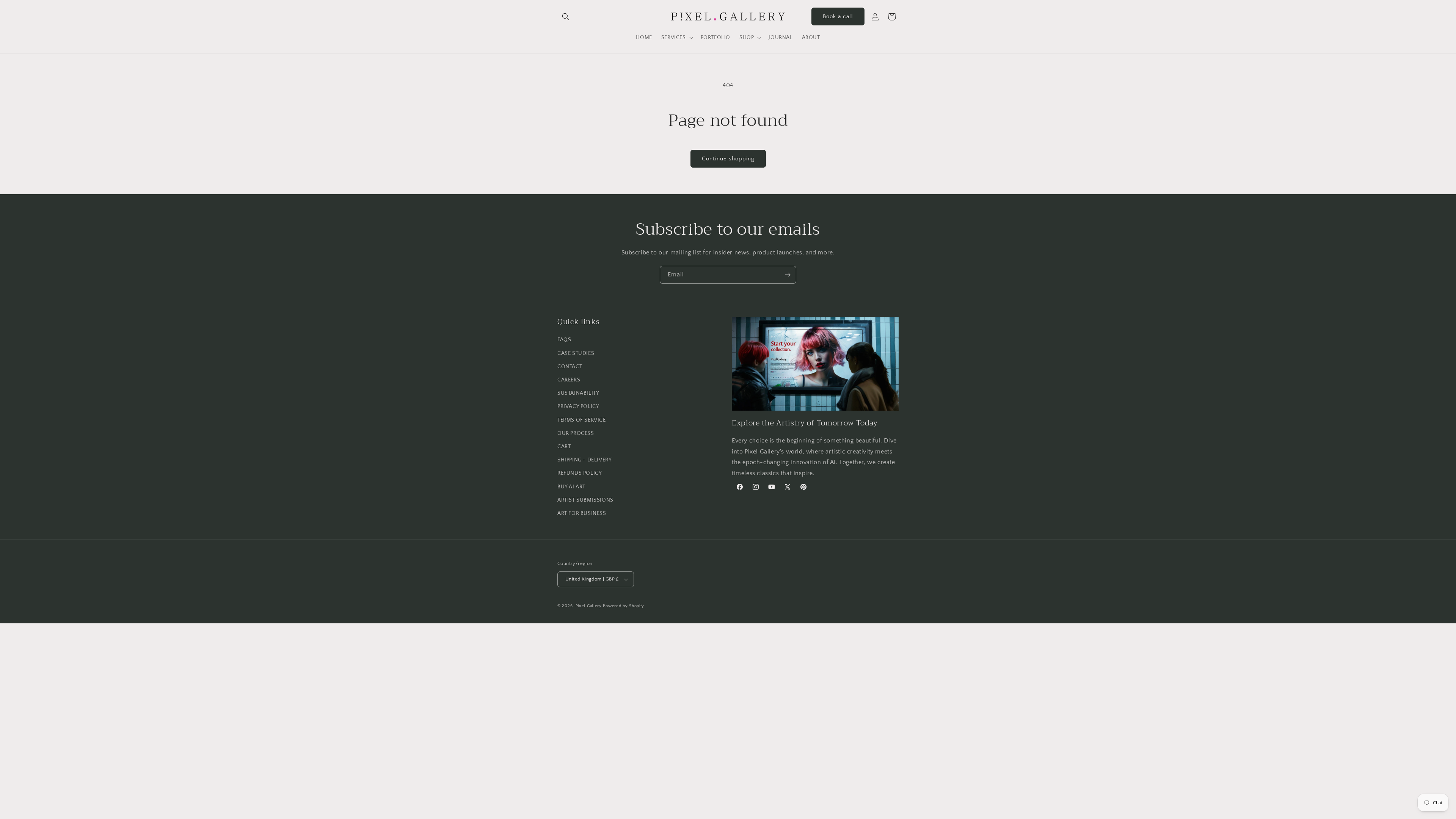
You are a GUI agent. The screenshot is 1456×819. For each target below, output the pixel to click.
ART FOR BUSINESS (581, 513)
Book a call (838, 16)
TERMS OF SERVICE (581, 420)
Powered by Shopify (623, 606)
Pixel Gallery (589, 606)
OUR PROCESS (575, 433)
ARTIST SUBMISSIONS (585, 500)
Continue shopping (728, 158)
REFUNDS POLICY (579, 473)
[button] (565, 16)
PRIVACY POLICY (578, 406)
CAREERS (568, 380)
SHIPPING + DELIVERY (584, 460)
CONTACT (569, 367)
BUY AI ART (571, 487)
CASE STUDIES (575, 353)
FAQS (564, 340)
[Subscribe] (787, 275)
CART (564, 447)
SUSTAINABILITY (578, 393)
